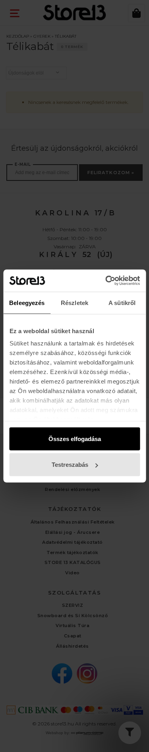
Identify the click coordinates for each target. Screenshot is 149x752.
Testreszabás (70, 464)
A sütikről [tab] (121, 302)
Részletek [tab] (74, 302)
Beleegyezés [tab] (27, 302)
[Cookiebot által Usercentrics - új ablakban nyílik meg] (106, 281)
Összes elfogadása (74, 438)
